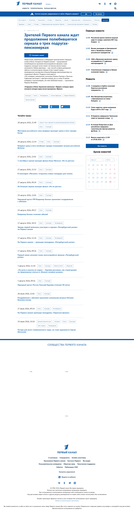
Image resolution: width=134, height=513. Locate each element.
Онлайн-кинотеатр (79, 458)
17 (89, 177)
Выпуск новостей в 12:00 (100, 138)
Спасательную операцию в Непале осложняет (104, 71)
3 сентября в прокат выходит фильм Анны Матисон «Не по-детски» (46, 161)
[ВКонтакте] (43, 106)
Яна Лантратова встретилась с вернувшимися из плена (101, 99)
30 (102, 165)
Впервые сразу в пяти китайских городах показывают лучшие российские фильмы (49, 147)
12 (97, 173)
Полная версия (50, 8)
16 (114, 173)
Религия (97, 20)
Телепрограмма (36, 8)
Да (86, 14)
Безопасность (87, 20)
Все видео (86, 461)
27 (89, 165)
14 (106, 173)
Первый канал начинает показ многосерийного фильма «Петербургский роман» (48, 256)
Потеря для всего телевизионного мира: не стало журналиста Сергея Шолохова (47, 331)
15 (110, 173)
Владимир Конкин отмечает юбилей (33, 214)
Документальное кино (44, 321)
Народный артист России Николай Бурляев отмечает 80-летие (44, 285)
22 (110, 177)
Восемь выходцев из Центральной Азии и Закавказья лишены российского (104, 50)
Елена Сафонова (56, 95)
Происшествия (75, 20)
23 (114, 177)
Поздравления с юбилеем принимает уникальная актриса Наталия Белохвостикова (45, 299)
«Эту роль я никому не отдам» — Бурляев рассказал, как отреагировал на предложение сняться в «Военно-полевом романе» (47, 271)
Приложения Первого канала (54, 461)
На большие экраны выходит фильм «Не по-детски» (40, 186)
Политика (32, 20)
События (59, 467)
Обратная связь (69, 464)
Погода (36, 24)
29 (97, 165)
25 (93, 182)
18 (93, 177)
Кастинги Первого (74, 461)
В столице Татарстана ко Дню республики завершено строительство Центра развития (103, 128)
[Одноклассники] (54, 106)
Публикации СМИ (71, 467)
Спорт (29, 24)
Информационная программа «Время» (53, 24)
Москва (95, 24)
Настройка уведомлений (67, 472)
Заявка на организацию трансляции (67, 501)
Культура (105, 20)
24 (89, 182)
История (57, 321)
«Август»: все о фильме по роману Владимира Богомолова (56, 122)
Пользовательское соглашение (50, 464)
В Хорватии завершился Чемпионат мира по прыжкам (104, 117)
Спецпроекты (65, 458)
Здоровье (21, 24)
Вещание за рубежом (69, 477)
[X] (65, 106)
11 (93, 173)
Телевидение (44, 95)
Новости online (58, 266)
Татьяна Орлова (30, 100)
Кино (35, 95)
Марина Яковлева (69, 95)
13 (102, 173)
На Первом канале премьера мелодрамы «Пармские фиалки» (44, 313)
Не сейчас (99, 14)
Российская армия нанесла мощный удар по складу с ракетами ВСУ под (104, 40)
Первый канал (32, 3)
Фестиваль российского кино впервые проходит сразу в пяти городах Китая (47, 132)
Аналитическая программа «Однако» (78, 24)
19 (97, 177)
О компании (52, 458)
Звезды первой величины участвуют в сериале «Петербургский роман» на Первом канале (48, 228)
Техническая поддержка (86, 464)
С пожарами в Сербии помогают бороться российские (103, 88)
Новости (25, 8)
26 (97, 182)
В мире (50, 20)
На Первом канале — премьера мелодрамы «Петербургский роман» (46, 242)
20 (102, 177)
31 (106, 165)
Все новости (22, 20)
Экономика (41, 20)
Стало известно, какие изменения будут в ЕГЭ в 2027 (103, 108)
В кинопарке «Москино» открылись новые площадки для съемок (45, 173)
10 (89, 173)
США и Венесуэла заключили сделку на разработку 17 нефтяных (104, 61)
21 (106, 177)
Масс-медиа (41, 326)
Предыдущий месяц (88, 159)
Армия (66, 20)
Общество (58, 20)
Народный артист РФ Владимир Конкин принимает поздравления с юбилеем (45, 200)
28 (93, 165)
